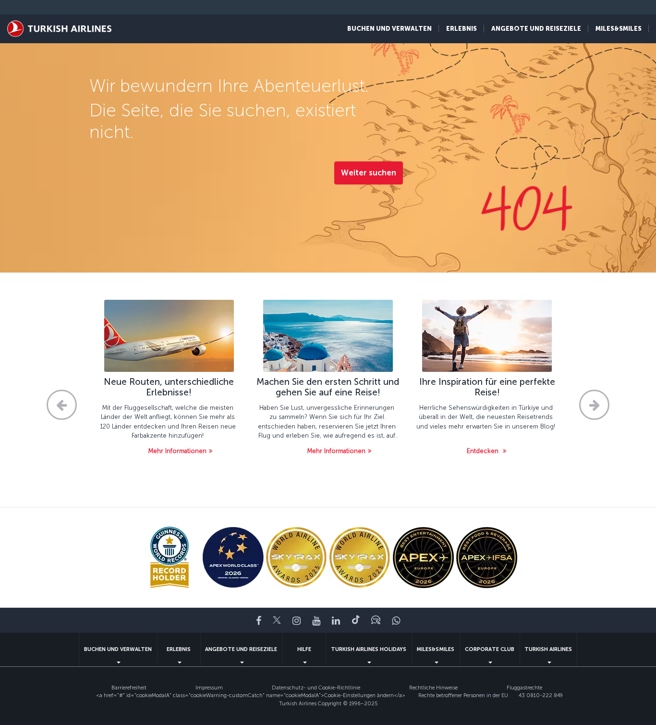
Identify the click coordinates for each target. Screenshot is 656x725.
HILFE (304, 649)
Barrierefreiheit (128, 688)
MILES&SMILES (435, 649)
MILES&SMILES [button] (618, 28)
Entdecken (483, 451)
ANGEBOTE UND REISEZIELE (241, 649)
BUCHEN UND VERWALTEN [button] (389, 28)
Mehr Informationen (177, 451)
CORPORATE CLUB (489, 649)
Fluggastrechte (524, 688)
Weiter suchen (368, 172)
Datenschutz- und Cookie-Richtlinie (316, 688)
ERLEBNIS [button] (461, 28)
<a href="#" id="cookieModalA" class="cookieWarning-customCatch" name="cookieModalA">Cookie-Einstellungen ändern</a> (250, 695)
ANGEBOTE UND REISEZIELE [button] (536, 28)
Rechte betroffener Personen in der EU (463, 695)
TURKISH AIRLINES (548, 649)
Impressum (209, 688)
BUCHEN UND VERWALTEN (118, 649)
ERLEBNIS (179, 649)
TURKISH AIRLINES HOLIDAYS (368, 649)
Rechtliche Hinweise (433, 688)
